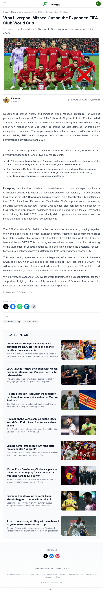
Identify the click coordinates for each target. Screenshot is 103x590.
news (13, 12)
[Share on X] (6, 306)
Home (5, 12)
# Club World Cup (13, 321)
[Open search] (98, 3)
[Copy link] (33, 306)
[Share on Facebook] (13, 306)
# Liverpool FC (31, 321)
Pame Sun (16, 98)
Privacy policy (62, 568)
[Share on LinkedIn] (27, 306)
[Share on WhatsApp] (20, 306)
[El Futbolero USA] (51, 4)
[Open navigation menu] (4, 3)
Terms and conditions (43, 568)
